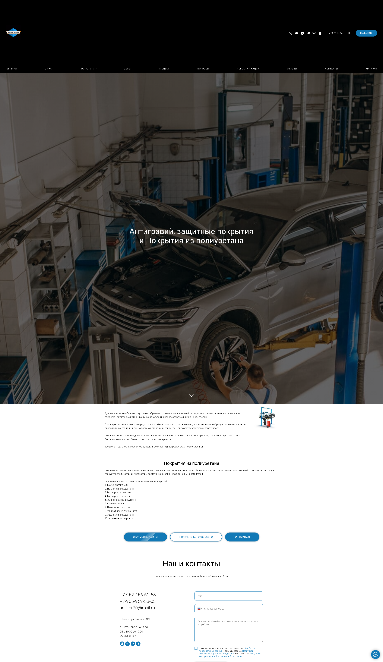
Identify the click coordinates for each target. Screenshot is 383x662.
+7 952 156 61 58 (338, 33)
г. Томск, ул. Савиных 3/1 (135, 619)
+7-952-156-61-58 (138, 594)
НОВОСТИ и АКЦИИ (248, 69)
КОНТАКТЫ (331, 69)
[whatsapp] (302, 33)
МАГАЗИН (371, 69)
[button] (196, 537)
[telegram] (308, 33)
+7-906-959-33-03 (138, 601)
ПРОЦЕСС (164, 69)
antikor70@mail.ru (137, 607)
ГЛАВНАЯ (11, 69)
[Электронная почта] (296, 33)
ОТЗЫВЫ (292, 69)
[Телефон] (291, 33)
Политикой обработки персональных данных (226, 652)
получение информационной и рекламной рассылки (230, 655)
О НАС (48, 69)
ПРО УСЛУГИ (87, 69)
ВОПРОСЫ (203, 69)
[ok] (320, 33)
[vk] (314, 33)
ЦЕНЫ (127, 69)
